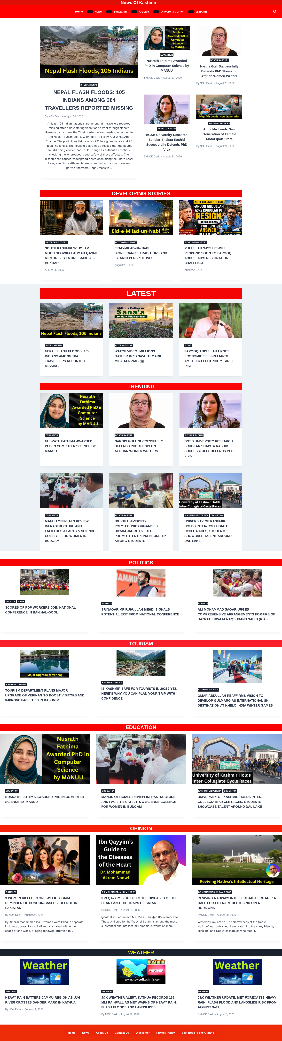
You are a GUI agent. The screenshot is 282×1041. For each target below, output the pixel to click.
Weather (11, 991)
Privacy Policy (165, 1032)
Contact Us (122, 1032)
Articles (11, 892)
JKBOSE (201, 11)
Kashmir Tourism (16, 684)
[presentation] (89, 52)
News (188, 345)
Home (71, 1032)
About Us (102, 1032)
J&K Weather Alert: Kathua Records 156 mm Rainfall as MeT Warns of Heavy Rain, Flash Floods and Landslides (139, 1002)
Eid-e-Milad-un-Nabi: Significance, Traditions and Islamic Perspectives (141, 253)
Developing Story (56, 242)
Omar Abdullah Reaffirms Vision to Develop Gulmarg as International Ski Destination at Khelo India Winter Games (235, 700)
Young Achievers (219, 123)
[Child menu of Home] (90, 11)
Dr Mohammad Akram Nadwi (118, 892)
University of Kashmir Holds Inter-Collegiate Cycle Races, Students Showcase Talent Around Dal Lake (208, 531)
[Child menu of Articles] (156, 11)
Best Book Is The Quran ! (197, 1032)
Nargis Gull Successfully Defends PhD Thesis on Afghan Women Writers (219, 71)
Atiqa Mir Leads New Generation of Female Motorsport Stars (219, 134)
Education (166, 55)
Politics (11, 601)
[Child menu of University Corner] (191, 11)
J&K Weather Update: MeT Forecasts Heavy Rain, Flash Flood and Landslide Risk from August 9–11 (237, 1002)
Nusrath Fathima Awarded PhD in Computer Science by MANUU (166, 65)
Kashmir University (196, 515)
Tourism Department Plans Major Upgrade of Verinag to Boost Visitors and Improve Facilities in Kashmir (44, 695)
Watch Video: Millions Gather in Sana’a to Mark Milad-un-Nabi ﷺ (138, 356)
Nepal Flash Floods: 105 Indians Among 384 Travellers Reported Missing (89, 100)
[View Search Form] (275, 11)
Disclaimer (143, 1032)
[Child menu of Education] (134, 11)
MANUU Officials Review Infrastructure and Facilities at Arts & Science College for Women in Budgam (70, 531)
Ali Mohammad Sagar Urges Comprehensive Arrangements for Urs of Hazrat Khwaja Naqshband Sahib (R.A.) (236, 614)
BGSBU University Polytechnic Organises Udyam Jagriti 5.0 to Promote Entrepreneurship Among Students (140, 531)
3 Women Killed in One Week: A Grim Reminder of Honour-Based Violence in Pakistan (41, 903)
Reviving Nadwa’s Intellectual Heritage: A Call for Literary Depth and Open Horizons (237, 903)
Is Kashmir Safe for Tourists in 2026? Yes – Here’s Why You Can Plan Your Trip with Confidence (140, 693)
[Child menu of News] (109, 11)
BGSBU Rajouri (219, 60)
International (89, 85)
